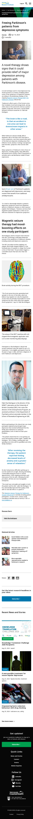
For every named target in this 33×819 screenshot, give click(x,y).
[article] (16, 634)
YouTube (18, 786)
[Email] (17, 578)
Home (3, 10)
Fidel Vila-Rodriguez (10, 518)
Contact (11, 814)
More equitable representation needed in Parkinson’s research (20, 560)
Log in (22, 3)
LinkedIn (18, 777)
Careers (16, 759)
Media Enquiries (16, 766)
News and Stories (21, 10)
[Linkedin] (13, 578)
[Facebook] (9, 578)
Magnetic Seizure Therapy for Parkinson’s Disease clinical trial (15, 494)
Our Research (11, 10)
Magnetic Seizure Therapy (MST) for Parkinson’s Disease (15, 99)
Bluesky (18, 783)
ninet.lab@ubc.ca (7, 500)
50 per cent (10, 189)
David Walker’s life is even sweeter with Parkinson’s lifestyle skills (20, 538)
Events (16, 762)
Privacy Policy (20, 814)
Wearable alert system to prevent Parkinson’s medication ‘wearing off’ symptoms (20, 550)
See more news (7, 721)
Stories (4, 35)
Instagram (18, 780)
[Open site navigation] (30, 3)
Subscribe (15, 599)
